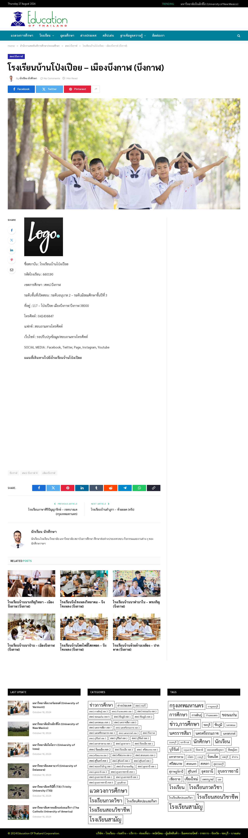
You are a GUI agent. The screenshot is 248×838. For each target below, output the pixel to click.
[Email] (12, 270)
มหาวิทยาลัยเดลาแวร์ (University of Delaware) (55, 767)
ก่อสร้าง (121, 833)
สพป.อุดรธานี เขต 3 (98, 771)
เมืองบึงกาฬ (48, 472)
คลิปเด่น (108, 35)
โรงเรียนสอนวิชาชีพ (110, 809)
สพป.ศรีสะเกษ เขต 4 (121, 755)
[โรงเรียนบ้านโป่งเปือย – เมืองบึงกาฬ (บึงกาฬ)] (124, 153)
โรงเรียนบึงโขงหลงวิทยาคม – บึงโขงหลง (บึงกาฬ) (82, 604)
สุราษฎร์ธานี (176, 771)
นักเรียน (222, 741)
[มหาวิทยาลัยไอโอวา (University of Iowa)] (18, 749)
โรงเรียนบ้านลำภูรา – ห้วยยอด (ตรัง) (112, 509)
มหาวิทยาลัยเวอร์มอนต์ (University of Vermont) (56, 705)
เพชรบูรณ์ (208, 779)
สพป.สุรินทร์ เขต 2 (121, 760)
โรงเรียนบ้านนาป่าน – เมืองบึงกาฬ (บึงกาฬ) (31, 647)
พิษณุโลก (232, 749)
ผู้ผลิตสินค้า (172, 833)
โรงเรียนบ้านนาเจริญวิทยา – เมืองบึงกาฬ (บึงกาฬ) (31, 604)
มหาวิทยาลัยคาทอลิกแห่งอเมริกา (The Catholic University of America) (56, 809)
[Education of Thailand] (39, 19)
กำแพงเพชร (212, 715)
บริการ (132, 833)
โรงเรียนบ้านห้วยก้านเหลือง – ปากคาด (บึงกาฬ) (136, 647)
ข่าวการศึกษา (101, 705)
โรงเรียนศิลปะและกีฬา (142, 801)
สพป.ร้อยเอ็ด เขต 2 (100, 749)
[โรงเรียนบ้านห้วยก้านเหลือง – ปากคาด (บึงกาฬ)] (136, 627)
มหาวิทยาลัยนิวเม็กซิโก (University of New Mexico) (209, 4)
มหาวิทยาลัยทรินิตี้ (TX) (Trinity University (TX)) (52, 788)
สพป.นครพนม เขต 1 (99, 722)
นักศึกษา (201, 741)
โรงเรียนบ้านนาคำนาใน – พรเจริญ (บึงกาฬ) (136, 604)
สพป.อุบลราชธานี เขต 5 (101, 782)
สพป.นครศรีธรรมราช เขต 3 (102, 732)
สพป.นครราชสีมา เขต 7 (100, 727)
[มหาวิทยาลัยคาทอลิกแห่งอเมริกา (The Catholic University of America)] (18, 812)
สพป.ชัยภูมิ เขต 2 (143, 716)
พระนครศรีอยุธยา (215, 749)
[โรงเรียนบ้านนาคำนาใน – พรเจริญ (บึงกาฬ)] (136, 583)
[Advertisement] (169, 18)
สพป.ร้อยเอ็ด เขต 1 (144, 743)
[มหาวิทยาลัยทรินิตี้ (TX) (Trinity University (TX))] (18, 791)
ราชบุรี (200, 757)
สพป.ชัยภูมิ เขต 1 (122, 716)
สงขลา (205, 763)
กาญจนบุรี (213, 706)
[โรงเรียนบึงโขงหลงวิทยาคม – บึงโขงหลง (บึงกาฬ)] (84, 583)
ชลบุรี (207, 725)
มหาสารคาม (176, 756)
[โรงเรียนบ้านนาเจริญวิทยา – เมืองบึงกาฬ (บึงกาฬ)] (31, 583)
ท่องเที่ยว (144, 833)
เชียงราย (174, 779)
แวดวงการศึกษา (22, 35)
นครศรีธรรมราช (207, 733)
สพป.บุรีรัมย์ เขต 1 (97, 738)
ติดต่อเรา (158, 35)
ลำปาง (235, 757)
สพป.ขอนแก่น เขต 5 (99, 716)
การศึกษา (178, 714)
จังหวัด (215, 833)
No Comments (52, 78)
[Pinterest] (12, 260)
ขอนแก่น (229, 714)
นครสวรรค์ (229, 733)
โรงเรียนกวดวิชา (106, 800)
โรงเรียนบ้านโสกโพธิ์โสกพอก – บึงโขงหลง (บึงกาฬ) (83, 647)
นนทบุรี (172, 742)
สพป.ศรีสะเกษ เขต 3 (98, 755)
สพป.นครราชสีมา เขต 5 (125, 722)
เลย (219, 779)
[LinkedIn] (12, 250)
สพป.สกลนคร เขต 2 (145, 755)
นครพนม (230, 725)
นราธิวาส (184, 742)
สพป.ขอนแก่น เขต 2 (147, 711)
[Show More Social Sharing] (96, 89)
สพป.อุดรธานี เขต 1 (147, 766)
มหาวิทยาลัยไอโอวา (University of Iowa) (54, 746)
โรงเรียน (45, 35)
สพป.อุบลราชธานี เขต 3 (127, 777)
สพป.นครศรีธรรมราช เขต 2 (128, 727)
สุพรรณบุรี (219, 763)
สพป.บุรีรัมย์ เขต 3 (140, 738)
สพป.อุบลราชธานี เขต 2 (100, 777)
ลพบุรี (225, 757)
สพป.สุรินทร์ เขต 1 (98, 760)
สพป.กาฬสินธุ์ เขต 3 (98, 711)
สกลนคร (191, 764)
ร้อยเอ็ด (213, 756)
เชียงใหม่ (191, 778)
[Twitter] (12, 240)
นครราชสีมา (180, 733)
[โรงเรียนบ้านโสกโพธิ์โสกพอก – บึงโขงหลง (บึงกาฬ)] (84, 627)
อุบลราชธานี (228, 771)
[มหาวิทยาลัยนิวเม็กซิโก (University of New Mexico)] (18, 729)
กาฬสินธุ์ (197, 715)
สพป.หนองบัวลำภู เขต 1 (100, 766)
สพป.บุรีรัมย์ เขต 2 (118, 738)
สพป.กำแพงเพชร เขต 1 (122, 711)
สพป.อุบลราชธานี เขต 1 (123, 771)
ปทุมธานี (187, 749)
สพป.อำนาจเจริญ (124, 766)
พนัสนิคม (157, 833)
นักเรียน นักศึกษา (28, 78)
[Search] (238, 35)
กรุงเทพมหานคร (187, 705)
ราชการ (204, 833)
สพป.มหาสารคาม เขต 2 (100, 743)
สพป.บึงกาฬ (16, 56)
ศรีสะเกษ (175, 763)
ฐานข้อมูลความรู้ (131, 35)
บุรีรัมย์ (174, 749)
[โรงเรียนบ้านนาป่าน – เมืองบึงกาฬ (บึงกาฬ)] (31, 627)
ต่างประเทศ (88, 35)
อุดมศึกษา (67, 35)
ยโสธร (190, 757)
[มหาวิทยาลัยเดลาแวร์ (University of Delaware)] (18, 770)
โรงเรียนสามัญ (105, 819)
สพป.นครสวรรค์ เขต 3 (129, 733)
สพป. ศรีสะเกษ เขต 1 (147, 749)
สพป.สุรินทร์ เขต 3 (142, 760)
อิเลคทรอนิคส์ (189, 833)
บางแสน (235, 833)
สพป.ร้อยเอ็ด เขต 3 (124, 749)
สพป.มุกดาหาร (123, 743)
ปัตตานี (199, 749)
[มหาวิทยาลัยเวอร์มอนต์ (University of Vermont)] (18, 708)
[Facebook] (12, 230)
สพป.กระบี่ (140, 705)
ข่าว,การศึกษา (184, 723)
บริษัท (99, 833)
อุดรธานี (207, 771)
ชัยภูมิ (218, 725)
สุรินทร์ (192, 771)
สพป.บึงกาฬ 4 (30, 472)
